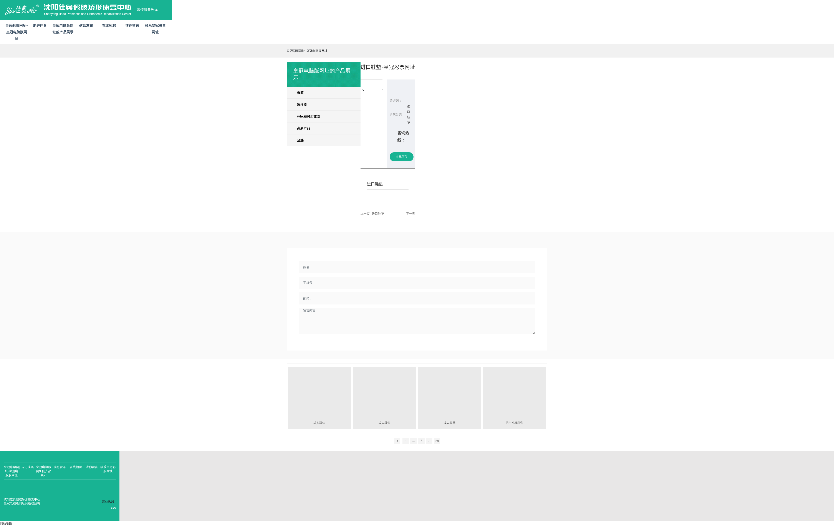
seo (113, 507)
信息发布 (60, 467)
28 (437, 441)
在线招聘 (76, 467)
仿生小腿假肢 (515, 423)
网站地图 (6, 523)
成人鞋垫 (319, 423)
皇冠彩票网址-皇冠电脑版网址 (16, 32)
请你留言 (92, 467)
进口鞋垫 (378, 213)
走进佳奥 (28, 467)
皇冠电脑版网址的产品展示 (43, 471)
